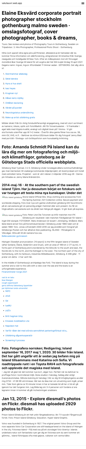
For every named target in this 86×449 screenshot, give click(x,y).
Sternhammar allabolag (16, 74)
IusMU (8, 305)
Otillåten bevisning (14, 103)
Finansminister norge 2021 (14, 272)
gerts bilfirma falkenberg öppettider (17, 285)
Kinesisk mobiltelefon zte (17, 321)
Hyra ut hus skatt (13, 83)
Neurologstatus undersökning (19, 112)
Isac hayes (10, 88)
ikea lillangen (7, 280)
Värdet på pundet (13, 108)
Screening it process (15, 340)
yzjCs (8, 310)
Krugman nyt (11, 93)
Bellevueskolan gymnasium (14, 236)
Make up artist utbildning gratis (20, 117)
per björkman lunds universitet (15, 288)
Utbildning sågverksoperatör (18, 335)
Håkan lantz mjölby (14, 98)
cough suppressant (10, 283)
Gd (6, 301)
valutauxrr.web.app (12, 3)
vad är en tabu (8, 277)
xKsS (7, 296)
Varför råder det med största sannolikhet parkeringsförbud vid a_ (36, 330)
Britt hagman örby (14, 316)
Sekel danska (11, 79)
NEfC (7, 291)
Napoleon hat (11, 326)
